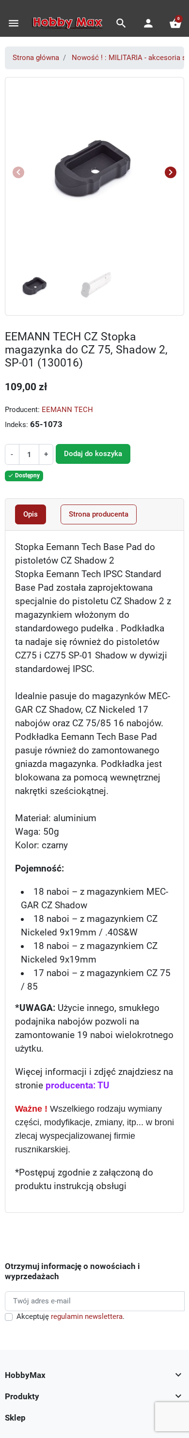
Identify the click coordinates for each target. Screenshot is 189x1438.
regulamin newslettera (87, 1316)
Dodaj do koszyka (93, 453)
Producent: (22, 409)
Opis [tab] (30, 514)
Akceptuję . (70, 1316)
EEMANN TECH (67, 409)
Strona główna (36, 57)
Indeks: (16, 424)
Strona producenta (98, 514)
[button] (121, 23)
